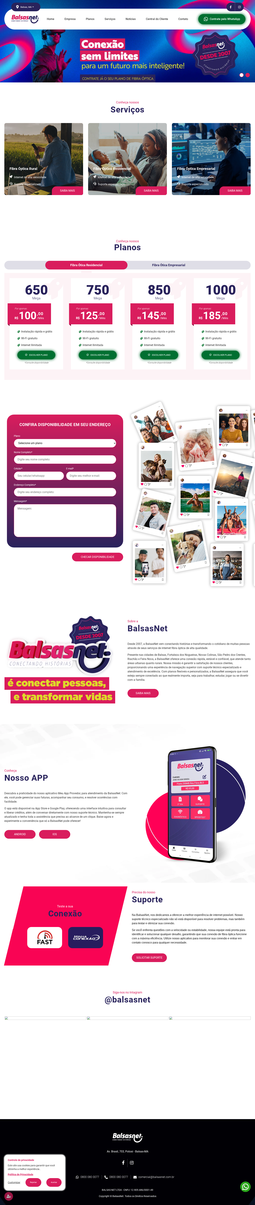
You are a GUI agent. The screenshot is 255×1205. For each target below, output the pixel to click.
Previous (1, 1057)
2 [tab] (247, 75)
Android (20, 834)
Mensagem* (20, 501)
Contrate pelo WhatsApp (225, 19)
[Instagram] (239, 7)
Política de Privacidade (20, 1174)
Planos (90, 19)
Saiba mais (143, 693)
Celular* (18, 468)
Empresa (70, 19)
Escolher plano (38, 355)
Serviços (110, 19)
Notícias (131, 19)
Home (50, 19)
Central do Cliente (157, 19)
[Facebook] (230, 7)
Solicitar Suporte (149, 957)
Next (253, 1057)
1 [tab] (241, 75)
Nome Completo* (23, 452)
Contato (183, 19)
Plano (17, 436)
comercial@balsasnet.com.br (156, 1177)
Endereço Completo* (25, 485)
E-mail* (70, 468)
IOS (55, 834)
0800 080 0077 (89, 1177)
